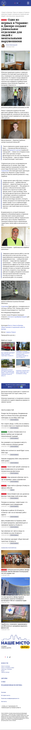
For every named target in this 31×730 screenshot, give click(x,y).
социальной (5, 171)
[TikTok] (19, 3)
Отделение (4, 306)
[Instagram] (15, 3)
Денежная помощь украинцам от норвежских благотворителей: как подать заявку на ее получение (15, 393)
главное (8, 332)
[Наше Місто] (3, 3)
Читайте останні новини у (15, 386)
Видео (3, 670)
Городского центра (15, 150)
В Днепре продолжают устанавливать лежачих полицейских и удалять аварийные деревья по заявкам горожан (15, 400)
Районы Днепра (5, 672)
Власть (10, 325)
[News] (17, 3)
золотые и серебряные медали (17, 317)
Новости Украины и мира (7, 667)
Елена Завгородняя (11, 45)
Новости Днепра (7, 12)
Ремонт (13, 332)
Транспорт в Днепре (6, 669)
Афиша (12, 490)
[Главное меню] (28, 3)
